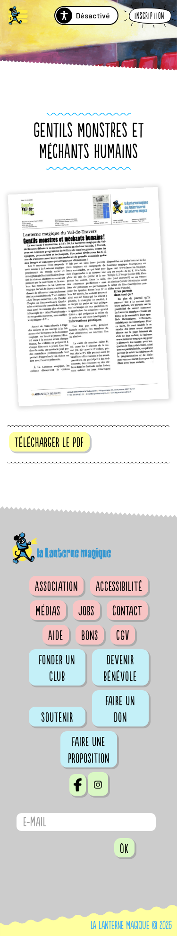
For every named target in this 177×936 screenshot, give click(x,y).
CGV (122, 635)
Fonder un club (57, 668)
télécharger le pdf (49, 442)
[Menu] (18, 16)
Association (56, 586)
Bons (89, 635)
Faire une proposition (89, 750)
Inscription (149, 16)
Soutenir (57, 717)
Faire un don (120, 709)
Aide (55, 635)
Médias (47, 611)
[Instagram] (98, 784)
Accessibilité (119, 586)
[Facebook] (77, 785)
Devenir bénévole (120, 668)
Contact (127, 611)
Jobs (86, 611)
